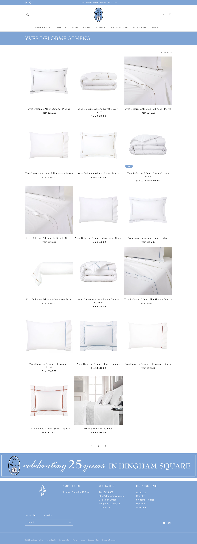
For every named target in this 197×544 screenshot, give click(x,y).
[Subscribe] (70, 522)
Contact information (109, 540)
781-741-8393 (106, 492)
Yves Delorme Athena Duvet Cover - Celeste (99, 301)
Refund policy (52, 540)
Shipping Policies (145, 500)
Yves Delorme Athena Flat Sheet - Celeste (148, 299)
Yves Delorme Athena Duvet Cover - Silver (148, 175)
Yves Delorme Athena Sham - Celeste (98, 363)
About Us (141, 492)
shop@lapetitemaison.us (111, 496)
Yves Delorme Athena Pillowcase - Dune (49, 299)
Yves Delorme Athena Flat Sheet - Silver (49, 237)
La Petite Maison (37, 540)
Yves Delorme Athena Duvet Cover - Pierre (99, 110)
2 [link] (105, 446)
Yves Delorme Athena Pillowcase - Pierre (49, 173)
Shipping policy (93, 540)
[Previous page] (91, 446)
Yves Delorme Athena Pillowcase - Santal (148, 363)
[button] (28, 15)
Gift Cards (141, 507)
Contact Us (104, 507)
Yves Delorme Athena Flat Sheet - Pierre (148, 108)
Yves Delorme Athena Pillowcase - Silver (98, 237)
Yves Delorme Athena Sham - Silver (148, 237)
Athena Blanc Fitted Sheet (98, 428)
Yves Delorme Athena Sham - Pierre (98, 173)
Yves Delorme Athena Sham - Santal (49, 428)
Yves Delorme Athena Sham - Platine (49, 108)
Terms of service (79, 540)
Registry (140, 496)
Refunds (140, 504)
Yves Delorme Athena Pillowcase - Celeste (49, 365)
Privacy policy (64, 540)
